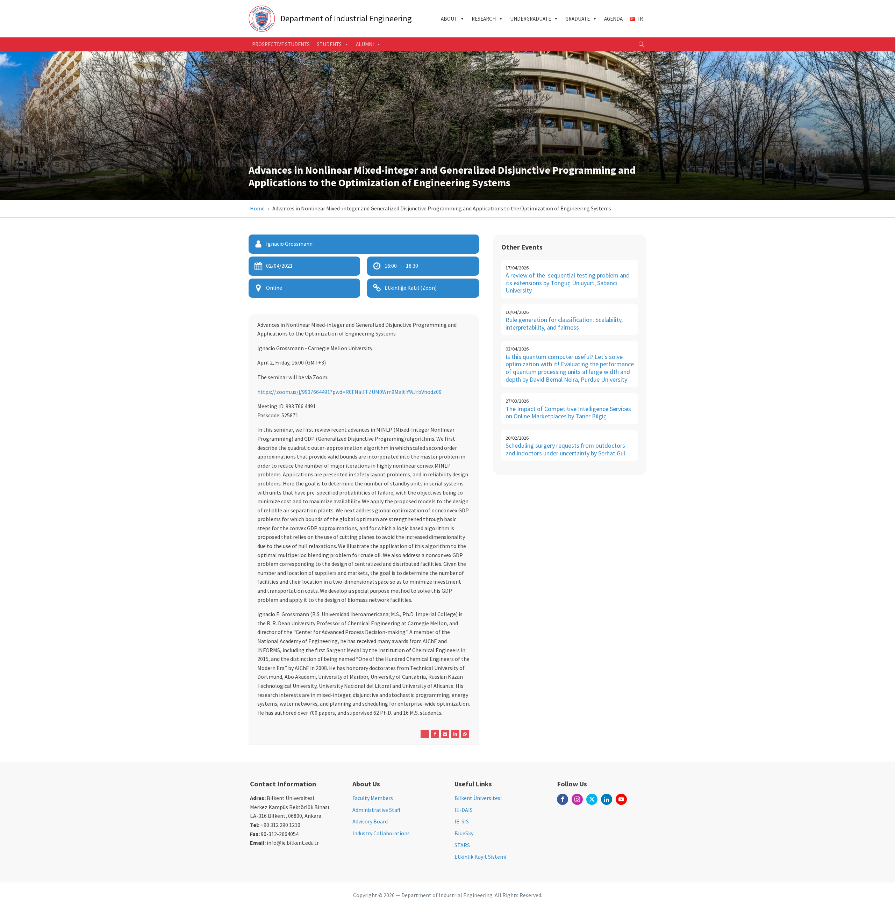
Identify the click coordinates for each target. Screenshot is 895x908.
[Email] (445, 734)
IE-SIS (461, 821)
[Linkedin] (455, 734)
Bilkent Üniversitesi (478, 797)
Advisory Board (370, 821)
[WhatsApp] (465, 734)
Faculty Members (372, 797)
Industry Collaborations (381, 833)
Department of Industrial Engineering (346, 19)
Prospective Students (281, 44)
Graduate (577, 18)
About (449, 18)
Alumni (365, 44)
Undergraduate (530, 18)
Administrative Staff (376, 809)
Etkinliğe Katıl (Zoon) (411, 287)
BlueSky (463, 833)
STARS (462, 845)
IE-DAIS (463, 809)
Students (329, 44)
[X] (425, 734)
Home (257, 208)
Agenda (613, 18)
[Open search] (641, 44)
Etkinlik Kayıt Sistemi (480, 856)
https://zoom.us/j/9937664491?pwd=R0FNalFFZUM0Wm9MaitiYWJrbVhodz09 (349, 391)
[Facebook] (435, 734)
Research (484, 18)
